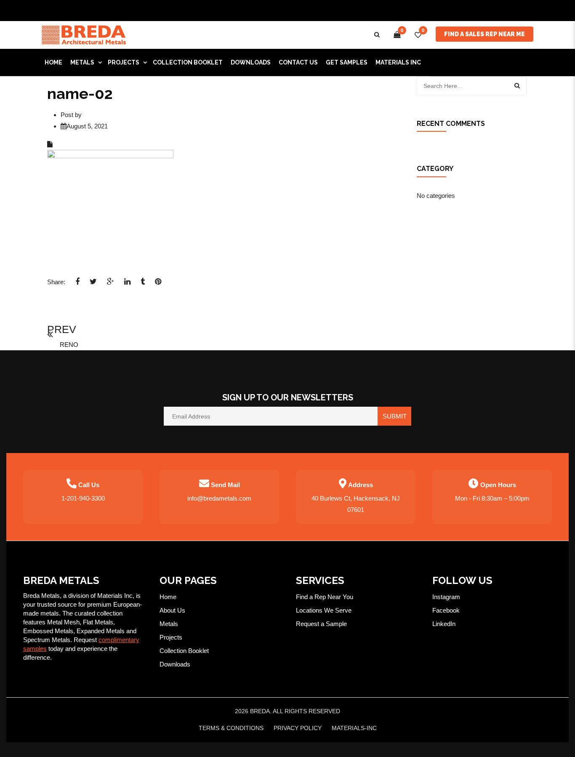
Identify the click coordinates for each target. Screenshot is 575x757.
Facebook (446, 610)
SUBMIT (395, 416)
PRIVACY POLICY (298, 728)
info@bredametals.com (219, 498)
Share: (56, 281)
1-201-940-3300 (83, 498)
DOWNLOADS (251, 62)
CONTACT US (298, 62)
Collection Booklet (188, 62)
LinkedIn (443, 623)
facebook (77, 284)
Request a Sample (321, 623)
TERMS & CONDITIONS (231, 728)
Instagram (446, 596)
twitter (93, 284)
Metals (169, 623)
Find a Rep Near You (324, 596)
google (110, 284)
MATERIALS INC (398, 62)
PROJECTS (123, 62)
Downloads (175, 664)
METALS (82, 62)
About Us (172, 610)
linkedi (127, 284)
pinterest (158, 284)
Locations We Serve (323, 610)
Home (168, 596)
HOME (53, 62)
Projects (171, 637)
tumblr (143, 284)
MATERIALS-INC (354, 728)
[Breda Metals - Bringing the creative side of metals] (84, 34)
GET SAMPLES (346, 62)
